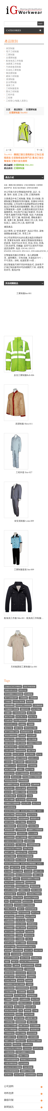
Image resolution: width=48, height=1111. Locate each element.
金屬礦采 (8, 713)
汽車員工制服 (33, 826)
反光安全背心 (32, 943)
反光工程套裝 (20, 739)
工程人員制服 (32, 739)
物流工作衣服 (23, 1029)
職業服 (39, 1075)
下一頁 (39, 150)
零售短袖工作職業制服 (23, 705)
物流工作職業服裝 (11, 1029)
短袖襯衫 (33, 988)
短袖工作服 (38, 950)
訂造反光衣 (27, 1048)
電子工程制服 (12, 51)
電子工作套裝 (9, 931)
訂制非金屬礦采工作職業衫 (25, 1052)
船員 (23, 867)
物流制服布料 (35, 1029)
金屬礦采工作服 (24, 890)
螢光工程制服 (12, 91)
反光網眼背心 (24, 999)
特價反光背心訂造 (11, 690)
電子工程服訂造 (15, 901)
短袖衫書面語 (31, 799)
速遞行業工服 (9, 845)
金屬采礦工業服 (31, 1018)
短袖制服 (29, 980)
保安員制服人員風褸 (34, 1041)
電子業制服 (32, 852)
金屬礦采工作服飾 (19, 792)
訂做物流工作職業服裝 (12, 803)
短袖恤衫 (22, 724)
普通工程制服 (20, 743)
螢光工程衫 (35, 999)
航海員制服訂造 (10, 894)
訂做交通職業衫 (10, 992)
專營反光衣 (17, 1044)
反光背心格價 (20, 788)
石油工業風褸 (9, 935)
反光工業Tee (26, 803)
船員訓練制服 (23, 818)
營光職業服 (28, 694)
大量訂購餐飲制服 (11, 1063)
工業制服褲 (33, 698)
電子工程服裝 (20, 943)
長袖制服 (22, 735)
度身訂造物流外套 (11, 1011)
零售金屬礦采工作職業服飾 (32, 777)
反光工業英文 (20, 924)
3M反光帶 (38, 901)
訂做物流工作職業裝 (34, 743)
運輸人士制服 (23, 1056)
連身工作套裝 (25, 958)
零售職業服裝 (23, 781)
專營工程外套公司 (11, 747)
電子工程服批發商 (22, 773)
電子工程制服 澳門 (11, 698)
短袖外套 (21, 980)
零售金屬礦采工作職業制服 (14, 694)
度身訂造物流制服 (29, 686)
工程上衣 (8, 965)
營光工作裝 (36, 803)
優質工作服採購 (21, 758)
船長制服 (8, 950)
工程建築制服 (9, 1052)
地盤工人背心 (38, 871)
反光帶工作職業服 (11, 890)
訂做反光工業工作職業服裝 (14, 841)
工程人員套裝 (20, 845)
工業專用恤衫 (9, 1022)
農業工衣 (30, 920)
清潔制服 (10, 79)
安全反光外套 (20, 973)
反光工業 (8, 792)
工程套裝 (8, 702)
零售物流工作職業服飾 (28, 1060)
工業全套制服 (16, 954)
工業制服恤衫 (9, 928)
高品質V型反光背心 (34, 860)
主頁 (8, 109)
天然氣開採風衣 (10, 826)
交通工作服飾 (9, 799)
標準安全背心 (27, 901)
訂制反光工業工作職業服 (13, 1067)
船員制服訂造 (9, 886)
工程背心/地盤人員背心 (17, 100)
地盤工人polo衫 (10, 766)
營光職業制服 (20, 751)
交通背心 (21, 769)
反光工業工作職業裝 (25, 747)
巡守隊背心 (8, 1075)
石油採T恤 (8, 720)
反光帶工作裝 (9, 943)
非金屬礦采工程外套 (11, 784)
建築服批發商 (20, 1022)
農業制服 (28, 1011)
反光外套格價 (23, 1063)
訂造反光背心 (22, 766)
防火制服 (8, 871)
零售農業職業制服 (22, 988)
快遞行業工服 (25, 784)
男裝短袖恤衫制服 (11, 781)
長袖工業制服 (20, 977)
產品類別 (18, 109)
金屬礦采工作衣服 (11, 1003)
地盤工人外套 (9, 1041)
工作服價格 (20, 939)
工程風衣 (29, 984)
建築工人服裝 (9, 852)
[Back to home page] (24, 9)
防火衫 (39, 754)
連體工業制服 (19, 1018)
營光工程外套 (17, 897)
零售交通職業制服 (11, 735)
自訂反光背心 (9, 788)
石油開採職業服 (10, 807)
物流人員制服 (22, 1037)
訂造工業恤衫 (20, 822)
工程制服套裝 (12, 88)
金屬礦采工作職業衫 (27, 1071)
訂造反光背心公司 (11, 724)
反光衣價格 (20, 882)
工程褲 (9, 97)
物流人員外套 (9, 977)
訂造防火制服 (17, 950)
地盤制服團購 (9, 705)
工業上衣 (29, 939)
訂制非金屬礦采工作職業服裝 (24, 905)
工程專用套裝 (20, 830)
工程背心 (16, 879)
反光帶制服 (11, 82)
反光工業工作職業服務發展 (29, 962)
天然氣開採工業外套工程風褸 (14, 984)
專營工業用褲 (20, 928)
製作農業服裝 (31, 867)
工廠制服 (16, 965)
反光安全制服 (32, 1033)
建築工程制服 (12, 76)
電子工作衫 (35, 913)
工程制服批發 (9, 837)
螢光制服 (30, 702)
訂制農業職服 (9, 920)
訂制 (20, 1011)
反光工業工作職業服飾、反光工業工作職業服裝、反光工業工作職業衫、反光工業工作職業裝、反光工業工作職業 (23, 811)
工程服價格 (23, 698)
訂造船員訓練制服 (19, 713)
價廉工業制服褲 (18, 762)
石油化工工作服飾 (11, 1026)
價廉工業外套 (23, 1026)
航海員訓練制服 (31, 909)
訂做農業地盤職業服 (11, 1060)
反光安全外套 (9, 773)
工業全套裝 (32, 766)
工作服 (35, 1011)
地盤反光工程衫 (21, 852)
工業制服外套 (9, 1033)
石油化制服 (29, 931)
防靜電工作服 (9, 739)
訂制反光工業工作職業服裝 (14, 969)
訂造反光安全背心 (34, 720)
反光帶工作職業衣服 (11, 958)
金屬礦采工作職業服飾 (35, 830)
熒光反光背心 (16, 777)
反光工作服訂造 (20, 995)
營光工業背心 (30, 754)
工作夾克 (30, 992)
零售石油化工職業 (30, 728)
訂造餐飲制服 (9, 875)
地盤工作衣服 (14, 867)
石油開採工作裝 (10, 1037)
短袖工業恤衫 (36, 709)
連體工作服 (18, 728)
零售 (6, 901)
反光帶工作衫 (37, 1048)
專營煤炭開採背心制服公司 (26, 946)
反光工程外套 (9, 1014)
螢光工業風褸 (30, 916)
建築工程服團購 (10, 769)
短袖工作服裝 (29, 1014)
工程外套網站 (33, 1037)
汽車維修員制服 (13, 66)
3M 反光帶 (28, 871)
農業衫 (15, 999)
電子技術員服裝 (24, 913)
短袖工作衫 (20, 931)
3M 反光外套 (20, 799)
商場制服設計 (32, 995)
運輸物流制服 (32, 792)
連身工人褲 (28, 950)
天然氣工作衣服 (10, 909)
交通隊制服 (11, 57)
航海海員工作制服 (14, 60)
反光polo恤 (32, 717)
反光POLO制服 (10, 946)
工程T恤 (37, 732)
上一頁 (8, 150)
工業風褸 (8, 999)
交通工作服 (8, 1007)
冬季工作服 (21, 894)
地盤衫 (7, 962)
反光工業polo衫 (21, 717)
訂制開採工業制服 (35, 837)
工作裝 (30, 796)
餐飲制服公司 (20, 815)
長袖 (6, 867)
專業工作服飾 (20, 1033)
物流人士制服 (17, 871)
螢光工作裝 (8, 728)
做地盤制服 (20, 916)
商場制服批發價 (10, 833)
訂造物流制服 (9, 988)
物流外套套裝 (27, 954)
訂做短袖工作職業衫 (34, 894)
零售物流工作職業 (22, 886)
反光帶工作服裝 (36, 773)
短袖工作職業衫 (10, 856)
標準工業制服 (9, 822)
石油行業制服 (28, 1067)
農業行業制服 (9, 916)
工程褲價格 (21, 992)
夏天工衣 (36, 1003)
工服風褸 (30, 724)
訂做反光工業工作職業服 (13, 1048)
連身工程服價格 (21, 837)
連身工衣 (10, 85)
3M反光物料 (32, 735)
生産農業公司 (36, 958)
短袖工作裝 (8, 1018)
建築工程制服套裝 (27, 965)
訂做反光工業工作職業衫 (13, 686)
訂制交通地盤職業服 (11, 1071)
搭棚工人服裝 (37, 875)
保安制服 (10, 48)
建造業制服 (8, 905)
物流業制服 (11, 72)
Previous (18, 133)
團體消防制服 (35, 886)
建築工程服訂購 (10, 796)
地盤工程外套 (9, 743)
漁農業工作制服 (13, 63)
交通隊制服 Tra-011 (18, 112)
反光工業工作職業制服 (25, 856)
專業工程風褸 (36, 890)
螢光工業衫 (31, 713)
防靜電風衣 (8, 995)
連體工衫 (15, 962)
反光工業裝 (21, 796)
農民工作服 (29, 769)
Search (40, 23)
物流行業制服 (9, 860)
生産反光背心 (32, 788)
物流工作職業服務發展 (23, 875)
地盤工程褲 (31, 751)
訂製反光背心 (22, 833)
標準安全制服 (32, 928)
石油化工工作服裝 (11, 1056)
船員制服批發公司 (26, 732)
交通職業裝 (31, 977)
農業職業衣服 (35, 818)
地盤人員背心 (32, 1022)
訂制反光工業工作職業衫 (13, 848)
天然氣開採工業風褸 (11, 709)
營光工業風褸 (20, 860)
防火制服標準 (35, 1026)
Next (29, 133)
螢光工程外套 (9, 882)
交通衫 (7, 954)
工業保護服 (31, 973)
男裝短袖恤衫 (30, 882)
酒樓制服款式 (32, 924)
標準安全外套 (29, 935)
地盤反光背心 (25, 709)
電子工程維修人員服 (11, 732)
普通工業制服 (28, 848)
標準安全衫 (23, 690)
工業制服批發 (29, 969)
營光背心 (8, 754)
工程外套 (10, 94)
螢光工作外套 (32, 815)
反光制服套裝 (30, 1075)
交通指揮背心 (29, 841)
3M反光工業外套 (18, 702)
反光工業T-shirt (18, 754)
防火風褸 (8, 879)
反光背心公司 (33, 758)
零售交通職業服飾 (20, 720)
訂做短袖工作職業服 (31, 897)
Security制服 (33, 833)
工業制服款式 (27, 1044)
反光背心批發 (30, 1007)
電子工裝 (8, 1044)
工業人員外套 (9, 751)
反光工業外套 (19, 1075)
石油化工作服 (9, 815)
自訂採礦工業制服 (11, 818)
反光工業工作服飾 (11, 913)
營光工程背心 (9, 717)
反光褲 (38, 965)
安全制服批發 (9, 924)
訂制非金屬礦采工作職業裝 (30, 879)
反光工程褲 (31, 822)
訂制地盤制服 (9, 939)
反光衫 (7, 777)
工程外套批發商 (31, 762)
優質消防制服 (9, 973)
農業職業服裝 (9, 830)
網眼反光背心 (20, 1041)
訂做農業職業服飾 (33, 845)
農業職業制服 (22, 826)
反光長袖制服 (9, 758)
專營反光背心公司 (25, 1003)
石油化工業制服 (13, 69)
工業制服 (10, 54)
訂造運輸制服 (37, 705)
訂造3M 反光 (20, 920)
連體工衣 (21, 909)
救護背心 (19, 1014)
